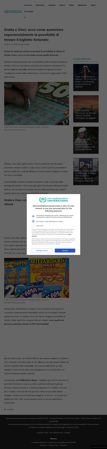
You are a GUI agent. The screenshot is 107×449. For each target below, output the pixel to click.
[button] (53, 225)
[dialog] (53, 224)
